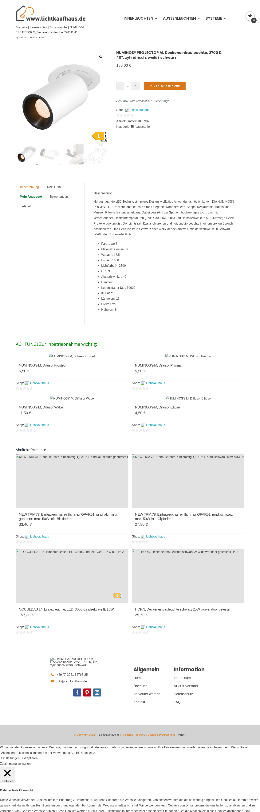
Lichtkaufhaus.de (109, 734)
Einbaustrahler (141, 126)
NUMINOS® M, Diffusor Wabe (41, 407)
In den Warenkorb (164, 85)
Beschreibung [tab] (29, 187)
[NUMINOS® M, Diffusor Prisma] (188, 356)
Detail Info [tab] (54, 187)
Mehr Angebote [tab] (31, 196)
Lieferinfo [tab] (26, 206)
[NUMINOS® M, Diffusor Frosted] (72, 356)
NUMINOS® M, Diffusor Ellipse (157, 407)
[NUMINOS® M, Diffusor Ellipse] (188, 398)
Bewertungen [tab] (59, 196)
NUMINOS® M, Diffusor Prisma (158, 365)
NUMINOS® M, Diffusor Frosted (42, 365)
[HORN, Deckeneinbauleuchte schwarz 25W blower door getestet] (188, 576)
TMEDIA (181, 734)
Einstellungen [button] (10, 758)
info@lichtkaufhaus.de (72, 681)
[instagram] (97, 692)
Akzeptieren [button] (30, 758)
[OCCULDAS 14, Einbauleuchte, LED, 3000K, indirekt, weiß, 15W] (72, 576)
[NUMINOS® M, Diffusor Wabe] (72, 398)
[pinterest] (87, 692)
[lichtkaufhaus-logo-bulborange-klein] (51, 5)
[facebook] (77, 692)
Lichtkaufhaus (140, 110)
